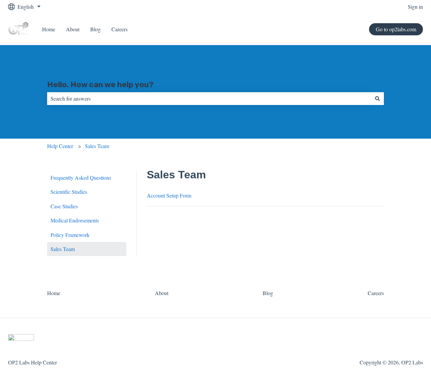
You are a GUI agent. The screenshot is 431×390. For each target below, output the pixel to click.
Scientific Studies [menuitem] (69, 191)
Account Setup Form (169, 195)
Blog (95, 29)
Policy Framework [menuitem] (70, 234)
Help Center (60, 145)
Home (48, 29)
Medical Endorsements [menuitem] (75, 220)
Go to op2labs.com (396, 29)
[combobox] (209, 98)
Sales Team (97, 145)
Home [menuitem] (53, 292)
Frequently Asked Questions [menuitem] (81, 177)
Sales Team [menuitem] (63, 248)
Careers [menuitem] (376, 292)
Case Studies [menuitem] (64, 206)
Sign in (415, 6)
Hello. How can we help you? (100, 84)
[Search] (377, 98)
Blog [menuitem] (268, 292)
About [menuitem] (161, 292)
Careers (119, 29)
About (72, 29)
